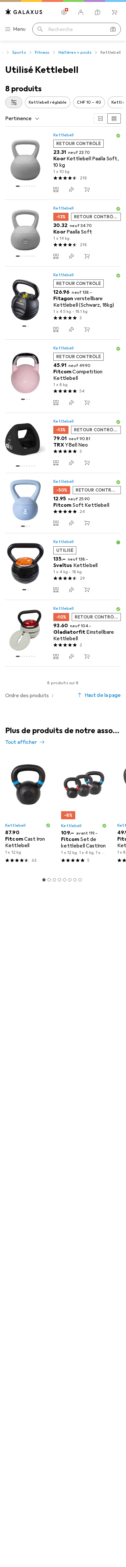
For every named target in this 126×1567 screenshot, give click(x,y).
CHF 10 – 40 (89, 102)
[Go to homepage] (23, 12)
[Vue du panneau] (100, 118)
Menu (19, 29)
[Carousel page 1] (44, 879)
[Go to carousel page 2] (49, 879)
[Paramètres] (64, 12)
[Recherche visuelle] (113, 29)
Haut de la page (103, 695)
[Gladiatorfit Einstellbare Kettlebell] (63, 633)
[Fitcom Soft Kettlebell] (63, 503)
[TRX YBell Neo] (63, 443)
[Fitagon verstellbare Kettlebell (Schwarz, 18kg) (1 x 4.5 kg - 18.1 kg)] (63, 303)
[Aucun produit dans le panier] (114, 12)
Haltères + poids (74, 52)
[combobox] (13, 102)
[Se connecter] (80, 12)
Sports (19, 52)
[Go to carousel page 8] (80, 879)
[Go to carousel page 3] (54, 879)
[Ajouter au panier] (87, 189)
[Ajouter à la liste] (71, 189)
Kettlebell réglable (48, 102)
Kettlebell (63, 135)
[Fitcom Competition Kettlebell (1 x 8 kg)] (63, 376)
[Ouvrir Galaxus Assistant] (97, 12)
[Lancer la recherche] (40, 29)
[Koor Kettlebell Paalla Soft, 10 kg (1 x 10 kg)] (63, 163)
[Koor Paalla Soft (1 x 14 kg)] (63, 233)
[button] (118, 136)
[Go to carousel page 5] (64, 879)
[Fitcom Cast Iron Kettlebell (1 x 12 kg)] (28, 812)
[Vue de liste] (114, 118)
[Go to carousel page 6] (69, 879)
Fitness (42, 52)
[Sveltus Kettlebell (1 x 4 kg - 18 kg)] (63, 566)
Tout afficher (21, 742)
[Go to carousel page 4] (59, 879)
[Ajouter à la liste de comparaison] (56, 189)
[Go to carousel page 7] (75, 879)
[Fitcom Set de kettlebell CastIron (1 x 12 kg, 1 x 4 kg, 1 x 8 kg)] (84, 812)
